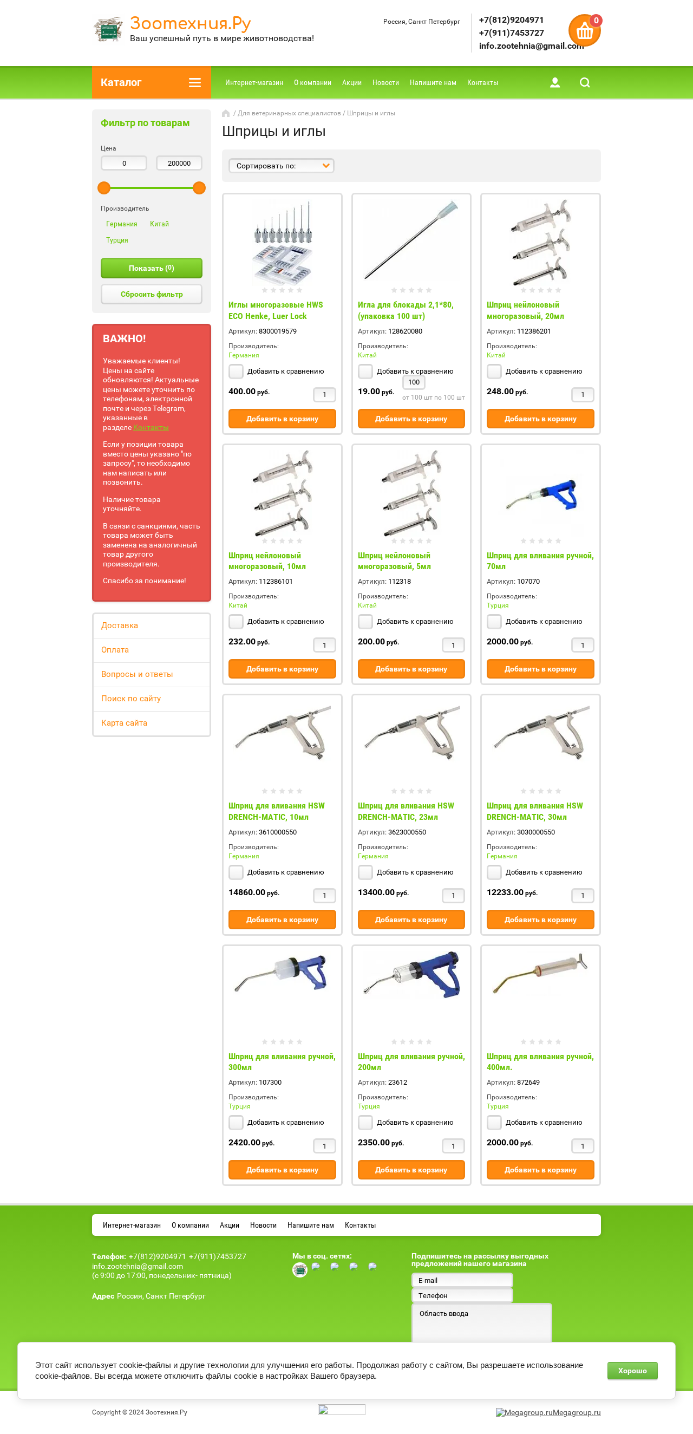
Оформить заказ (584, 30)
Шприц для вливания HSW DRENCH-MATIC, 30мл (535, 811)
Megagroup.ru (577, 1412)
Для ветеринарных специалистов (289, 113)
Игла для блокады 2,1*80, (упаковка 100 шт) (406, 310)
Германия (122, 223)
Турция (117, 240)
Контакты (151, 427)
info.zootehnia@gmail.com (531, 46)
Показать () (151, 268)
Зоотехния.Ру (190, 24)
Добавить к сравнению (285, 371)
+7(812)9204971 (511, 20)
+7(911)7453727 (511, 33)
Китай (159, 223)
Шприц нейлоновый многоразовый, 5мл (394, 561)
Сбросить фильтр (152, 294)
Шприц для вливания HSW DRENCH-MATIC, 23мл (406, 811)
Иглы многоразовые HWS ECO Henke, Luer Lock (275, 310)
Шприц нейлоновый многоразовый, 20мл (525, 310)
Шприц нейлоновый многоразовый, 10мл (267, 561)
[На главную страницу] (108, 31)
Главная (227, 113)
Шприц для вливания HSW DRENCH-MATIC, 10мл (276, 811)
